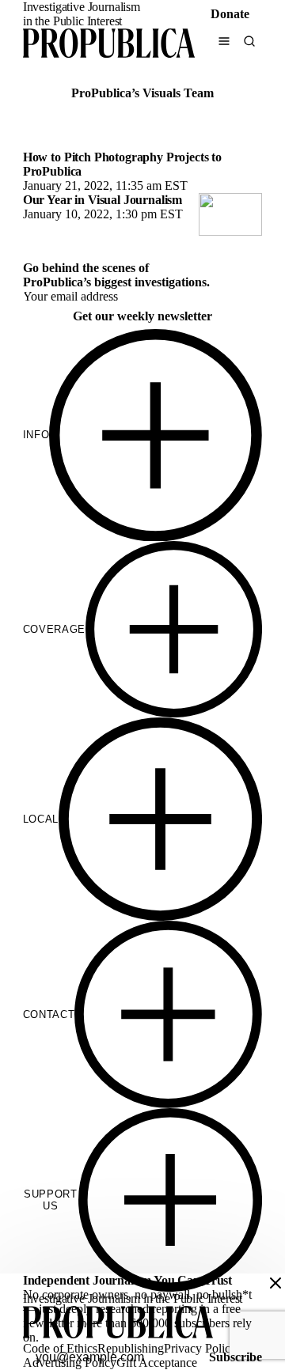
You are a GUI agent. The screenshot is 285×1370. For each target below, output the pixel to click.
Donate (230, 14)
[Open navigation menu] (224, 41)
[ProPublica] (109, 44)
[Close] (275, 1282)
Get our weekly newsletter (142, 316)
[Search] (249, 41)
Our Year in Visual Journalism (102, 199)
